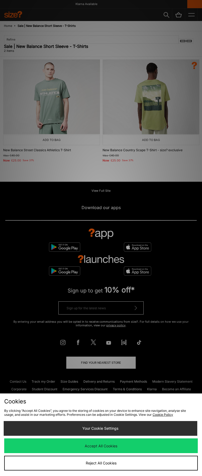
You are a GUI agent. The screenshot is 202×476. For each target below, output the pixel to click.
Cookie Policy (163, 415)
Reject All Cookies (101, 463)
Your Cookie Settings (100, 428)
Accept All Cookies (101, 446)
